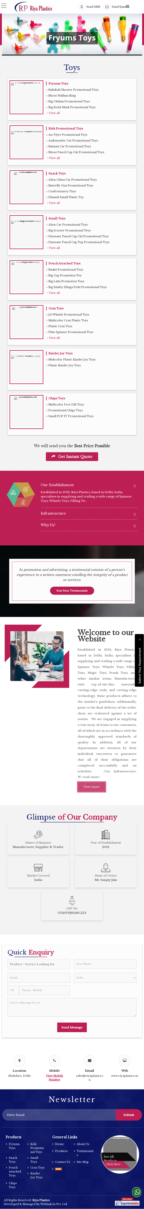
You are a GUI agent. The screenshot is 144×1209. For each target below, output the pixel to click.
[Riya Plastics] (33, 7)
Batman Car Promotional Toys (69, 146)
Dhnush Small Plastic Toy (66, 197)
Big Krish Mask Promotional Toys (72, 107)
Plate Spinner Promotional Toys (70, 332)
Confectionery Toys (62, 191)
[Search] (127, 5)
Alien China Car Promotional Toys (72, 179)
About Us (83, 1144)
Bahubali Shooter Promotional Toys (73, 89)
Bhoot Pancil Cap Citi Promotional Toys (76, 152)
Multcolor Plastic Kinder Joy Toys (72, 359)
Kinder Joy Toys (61, 353)
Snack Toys (57, 173)
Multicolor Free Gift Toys (66, 404)
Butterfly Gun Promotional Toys (70, 185)
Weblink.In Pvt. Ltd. (54, 1204)
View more (91, 787)
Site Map (83, 1162)
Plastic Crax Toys (60, 326)
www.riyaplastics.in (124, 1075)
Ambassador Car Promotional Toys (73, 140)
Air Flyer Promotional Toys (67, 134)
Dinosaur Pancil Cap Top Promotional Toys (79, 242)
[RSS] (58, 1169)
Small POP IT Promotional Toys (71, 416)
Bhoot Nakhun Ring (62, 95)
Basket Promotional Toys (65, 269)
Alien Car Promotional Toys (68, 224)
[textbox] (39, 964)
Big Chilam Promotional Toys (69, 101)
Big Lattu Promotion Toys (66, 281)
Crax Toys (56, 308)
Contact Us (62, 1162)
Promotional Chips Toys (65, 410)
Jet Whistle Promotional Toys (68, 314)
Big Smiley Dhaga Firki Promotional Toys (77, 287)
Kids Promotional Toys (66, 128)
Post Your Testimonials (72, 590)
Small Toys (57, 218)
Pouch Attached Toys (64, 263)
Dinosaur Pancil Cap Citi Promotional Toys (78, 236)
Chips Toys (57, 398)
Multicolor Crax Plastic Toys (68, 320)
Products (13, 1137)
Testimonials (85, 1153)
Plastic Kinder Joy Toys (64, 365)
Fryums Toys (58, 83)
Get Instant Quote (74, 456)
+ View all (53, 113)
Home (59, 1144)
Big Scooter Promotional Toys (69, 230)
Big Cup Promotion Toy (65, 275)
